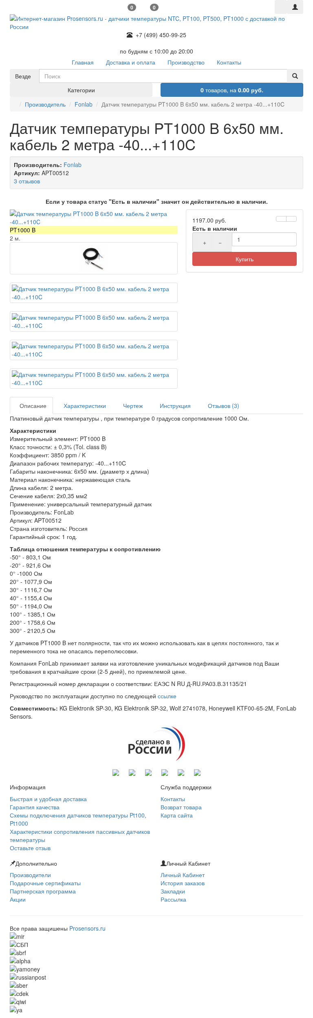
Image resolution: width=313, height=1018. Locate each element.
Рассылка (173, 899)
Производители (30, 875)
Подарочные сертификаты (45, 883)
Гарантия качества (35, 807)
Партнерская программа (43, 891)
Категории (81, 90)
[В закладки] (281, 219)
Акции (18, 899)
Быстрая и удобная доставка (48, 799)
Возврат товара (181, 807)
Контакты (173, 799)
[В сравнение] (291, 219)
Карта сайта (177, 815)
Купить (244, 259)
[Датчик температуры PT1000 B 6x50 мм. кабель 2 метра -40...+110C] (94, 217)
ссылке (167, 696)
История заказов (183, 883)
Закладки (173, 891)
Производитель (45, 104)
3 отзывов (27, 181)
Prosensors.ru (87, 928)
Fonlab (84, 104)
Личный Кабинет (183, 875)
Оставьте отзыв (30, 848)
